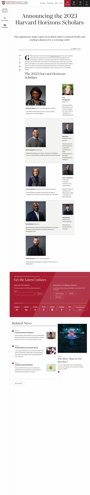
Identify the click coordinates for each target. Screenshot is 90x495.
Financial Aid (50, 3)
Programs (42, 3)
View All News (18, 383)
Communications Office (80, 308)
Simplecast (58, 297)
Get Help (67, 4)
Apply (73, 4)
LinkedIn (19, 66)
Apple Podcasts (59, 293)
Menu (86, 4)
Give (80, 4)
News (56, 3)
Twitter (19, 62)
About (60, 3)
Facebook (19, 59)
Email (19, 70)
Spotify (71, 293)
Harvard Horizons (54, 56)
